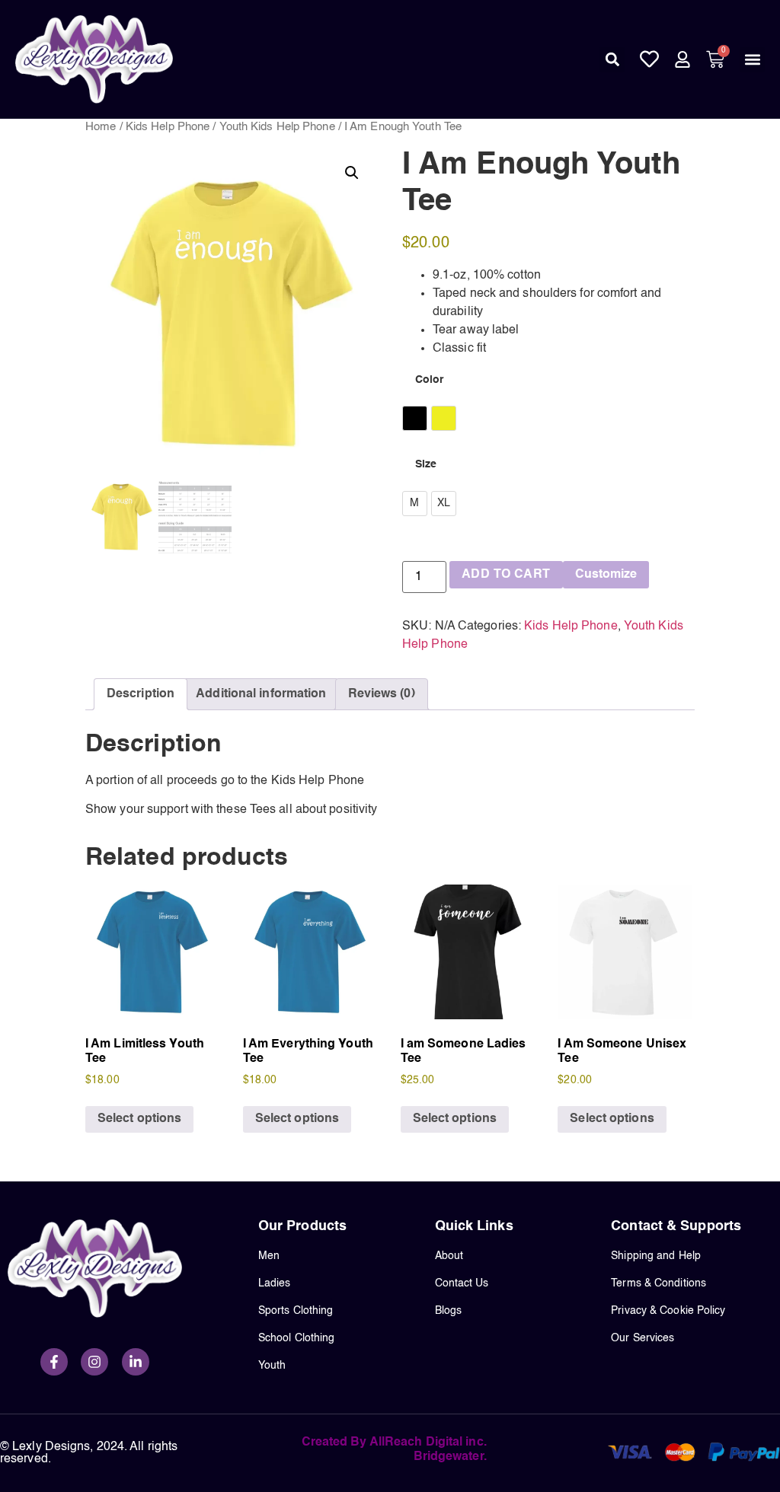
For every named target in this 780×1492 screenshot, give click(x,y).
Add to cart (506, 575)
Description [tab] (140, 694)
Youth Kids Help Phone (277, 127)
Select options (139, 1119)
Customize (606, 575)
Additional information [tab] (261, 694)
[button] (612, 59)
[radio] (414, 418)
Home (100, 127)
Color (429, 380)
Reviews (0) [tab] (381, 694)
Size (425, 464)
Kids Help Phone (168, 127)
